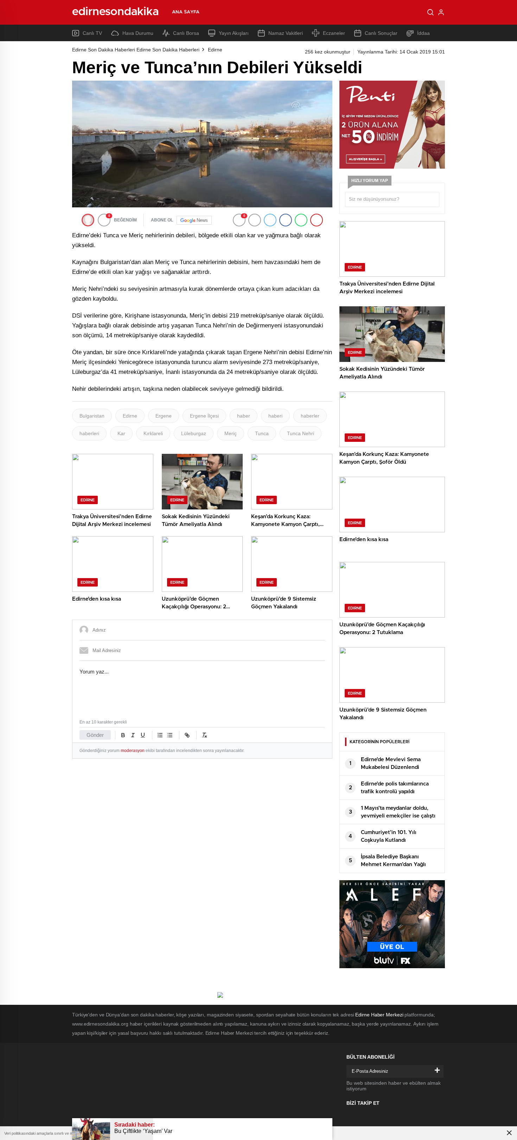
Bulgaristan (91, 416)
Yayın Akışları (234, 33)
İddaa (423, 33)
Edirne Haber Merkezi (379, 1014)
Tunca (262, 433)
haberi (275, 416)
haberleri (89, 433)
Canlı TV (92, 33)
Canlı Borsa (186, 33)
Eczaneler (334, 33)
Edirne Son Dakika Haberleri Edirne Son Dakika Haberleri (135, 49)
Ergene (163, 416)
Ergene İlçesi (204, 416)
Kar (121, 433)
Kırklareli (153, 433)
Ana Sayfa (185, 12)
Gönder (95, 735)
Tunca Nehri (300, 433)
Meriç (230, 433)
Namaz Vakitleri (285, 33)
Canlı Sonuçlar (381, 33)
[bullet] (170, 735)
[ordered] (160, 735)
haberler (310, 416)
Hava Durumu (137, 33)
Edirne (215, 49)
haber (243, 416)
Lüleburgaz (193, 433)
